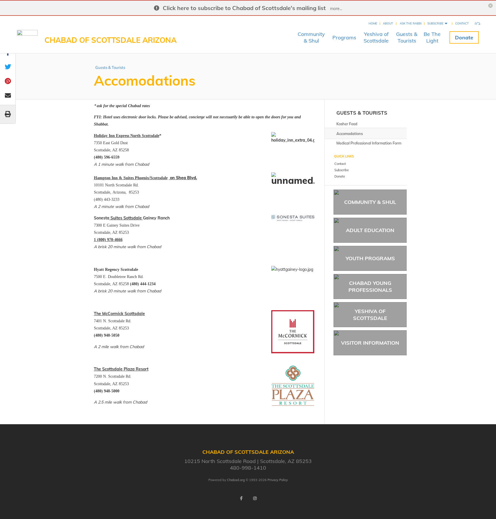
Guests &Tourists (406, 37)
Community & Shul (370, 202)
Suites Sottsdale (126, 218)
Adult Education (370, 230)
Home (373, 23)
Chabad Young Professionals (370, 286)
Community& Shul (311, 37)
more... (336, 8)
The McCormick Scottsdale (119, 313)
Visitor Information (370, 342)
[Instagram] (254, 498)
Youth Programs (370, 258)
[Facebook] (241, 498)
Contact (462, 23)
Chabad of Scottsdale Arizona (110, 40)
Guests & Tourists (110, 67)
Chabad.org (236, 480)
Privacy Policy (278, 480)
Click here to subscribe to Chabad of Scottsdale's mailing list (244, 7)
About (388, 23)
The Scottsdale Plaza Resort (121, 369)
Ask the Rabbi (411, 23)
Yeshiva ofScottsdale (376, 37)
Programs (344, 37)
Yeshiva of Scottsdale (370, 314)
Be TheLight (432, 37)
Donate (464, 37)
